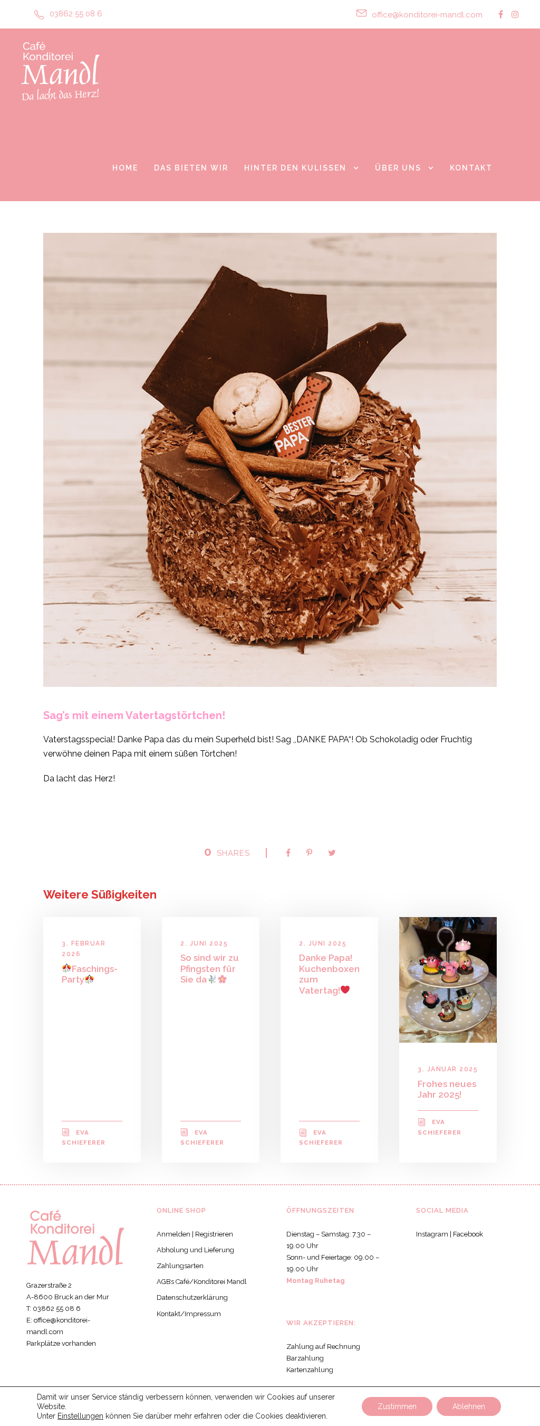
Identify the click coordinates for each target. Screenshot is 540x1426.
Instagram (432, 1234)
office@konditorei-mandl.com (427, 15)
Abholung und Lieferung (195, 1250)
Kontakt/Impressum (189, 1314)
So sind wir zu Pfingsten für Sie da (209, 968)
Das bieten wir (191, 168)
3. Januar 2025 (448, 1069)
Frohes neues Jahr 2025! (447, 1089)
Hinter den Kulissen (295, 168)
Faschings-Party (90, 974)
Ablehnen (468, 1406)
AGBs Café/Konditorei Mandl (202, 1282)
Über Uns (398, 168)
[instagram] (515, 15)
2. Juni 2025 (204, 943)
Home (125, 168)
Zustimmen (397, 1406)
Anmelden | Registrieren (195, 1234)
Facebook (468, 1234)
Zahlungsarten (180, 1266)
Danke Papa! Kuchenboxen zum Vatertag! (329, 973)
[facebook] (500, 15)
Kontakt (471, 168)
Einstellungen (80, 1416)
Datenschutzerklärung (192, 1297)
